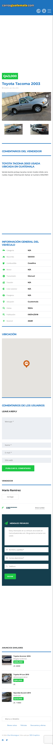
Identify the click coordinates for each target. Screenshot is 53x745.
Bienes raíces (12, 725)
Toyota (7, 163)
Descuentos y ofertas (38, 725)
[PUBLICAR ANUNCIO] (38, 11)
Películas (24, 725)
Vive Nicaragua (13, 735)
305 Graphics (35, 735)
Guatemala (26, 166)
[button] (26, 364)
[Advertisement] (26, 43)
